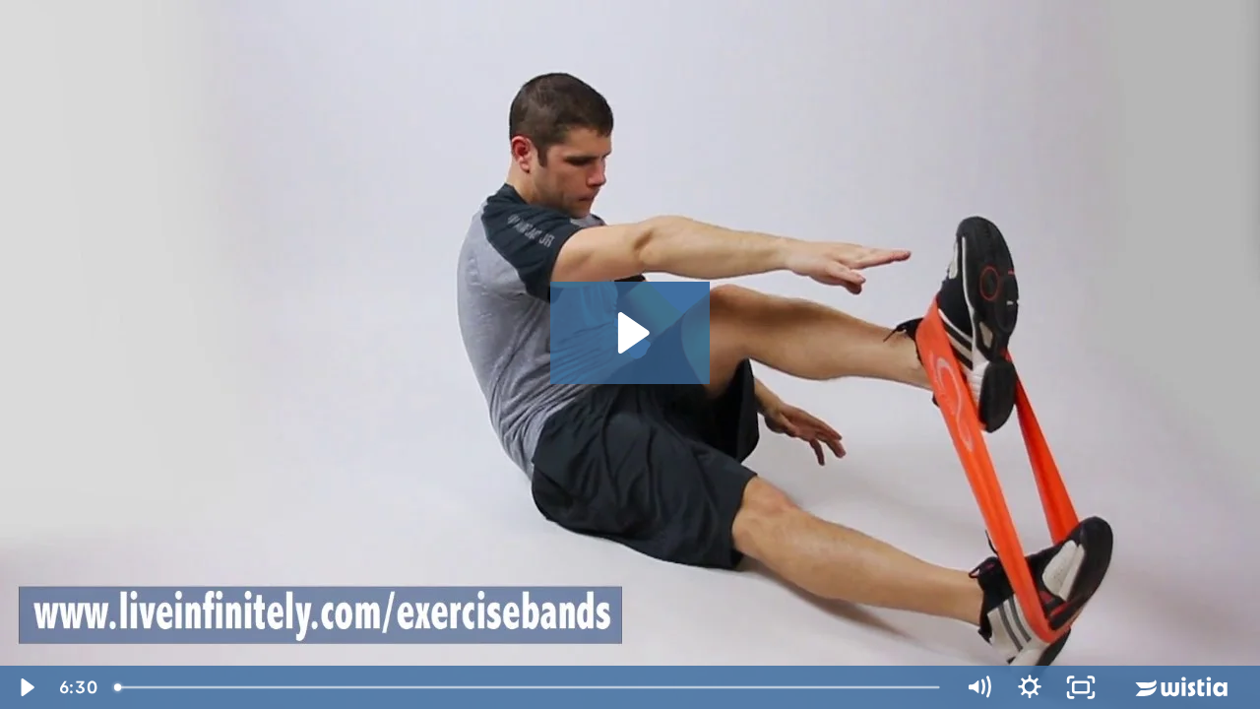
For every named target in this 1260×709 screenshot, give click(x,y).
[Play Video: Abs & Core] (630, 333)
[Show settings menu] (1029, 687)
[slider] (529, 687)
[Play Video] (25, 687)
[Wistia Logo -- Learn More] (1183, 687)
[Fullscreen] (1080, 687)
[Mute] (978, 687)
